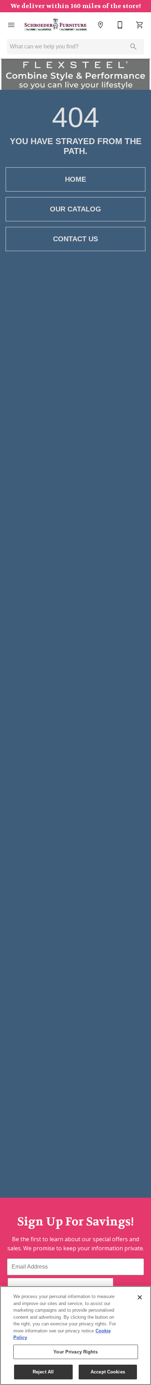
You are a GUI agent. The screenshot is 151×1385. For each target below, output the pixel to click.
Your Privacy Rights (75, 1351)
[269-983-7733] (120, 24)
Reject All (43, 1371)
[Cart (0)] (139, 24)
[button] (11, 24)
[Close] (139, 1297)
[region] (75, 1335)
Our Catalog (75, 209)
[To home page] (56, 24)
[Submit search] (133, 46)
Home (75, 179)
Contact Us (75, 239)
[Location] (100, 24)
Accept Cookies (108, 1371)
